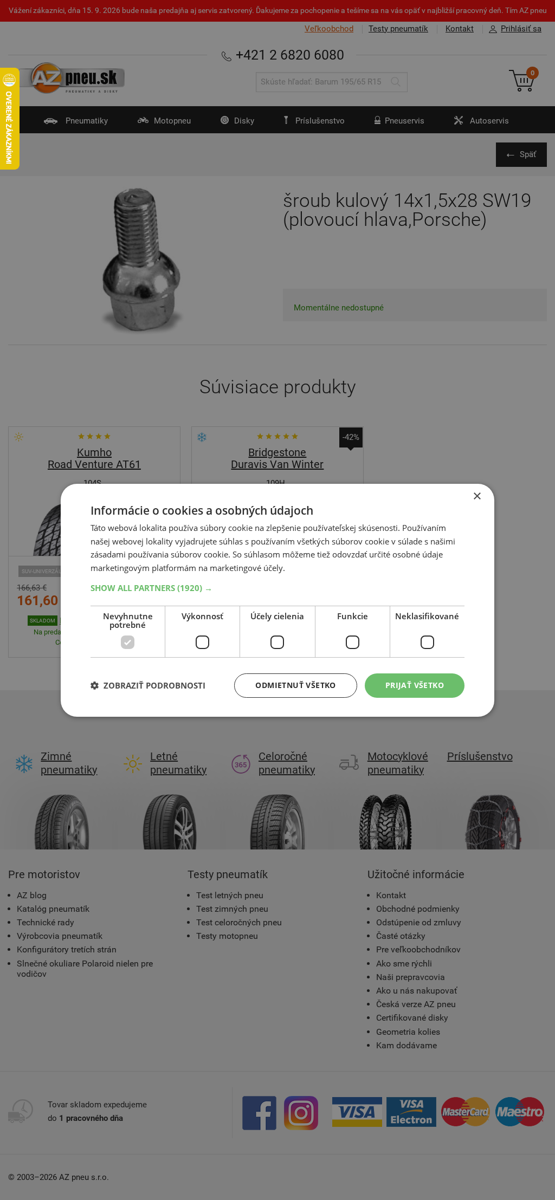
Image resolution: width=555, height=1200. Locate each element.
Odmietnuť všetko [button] (295, 685)
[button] (277, 588)
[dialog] (277, 599)
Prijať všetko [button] (414, 685)
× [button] (477, 496)
